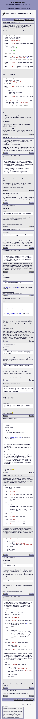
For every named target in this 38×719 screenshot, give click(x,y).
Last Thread (23, 704)
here (7, 287)
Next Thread (30, 704)
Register (22, 7)
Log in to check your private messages (16, 8)
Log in (28, 8)
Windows (13, 13)
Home (13, 7)
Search (17, 7)
